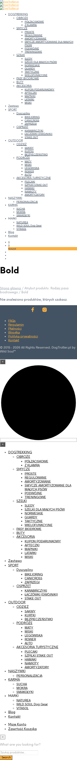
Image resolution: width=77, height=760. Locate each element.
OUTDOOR (15, 140)
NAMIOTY (31, 191)
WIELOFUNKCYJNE (36, 75)
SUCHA (20, 208)
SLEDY (28, 58)
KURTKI (29, 151)
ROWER (29, 171)
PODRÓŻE (23, 158)
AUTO (28, 174)
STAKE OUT (31, 137)
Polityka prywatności (23, 336)
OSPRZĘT (22, 127)
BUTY (19, 82)
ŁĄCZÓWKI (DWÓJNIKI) (38, 133)
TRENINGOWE (33, 51)
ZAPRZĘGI (31, 123)
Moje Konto (17, 724)
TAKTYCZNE (32, 71)
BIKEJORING (32, 117)
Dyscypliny (23, 113)
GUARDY (30, 68)
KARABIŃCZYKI (34, 130)
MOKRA (20, 212)
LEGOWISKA (32, 168)
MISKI (28, 102)
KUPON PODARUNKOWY (39, 89)
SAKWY (29, 147)
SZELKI (20, 55)
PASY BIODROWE (27, 78)
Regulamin (16, 324)
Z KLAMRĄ (31, 25)
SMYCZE (21, 28)
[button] (9, 242)
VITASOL (21, 228)
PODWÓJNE (32, 48)
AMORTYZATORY (35, 194)
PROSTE (29, 31)
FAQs (12, 320)
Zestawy (13, 106)
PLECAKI (30, 181)
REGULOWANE (34, 35)
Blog (11, 232)
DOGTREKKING (18, 14)
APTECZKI (31, 92)
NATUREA (22, 222)
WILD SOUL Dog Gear (29, 225)
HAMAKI (29, 188)
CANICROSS (32, 120)
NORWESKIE (32, 65)
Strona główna (10, 288)
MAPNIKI (30, 96)
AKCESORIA (24, 86)
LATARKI (29, 99)
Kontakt (13, 236)
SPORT (12, 110)
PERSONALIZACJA (27, 201)
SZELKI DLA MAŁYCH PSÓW (41, 62)
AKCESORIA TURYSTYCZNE (33, 178)
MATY (28, 161)
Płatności (15, 328)
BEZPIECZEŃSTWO (36, 154)
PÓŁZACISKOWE (34, 21)
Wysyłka (14, 332)
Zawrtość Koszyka (22, 729)
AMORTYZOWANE (35, 38)
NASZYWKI (15, 198)
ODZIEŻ (21, 144)
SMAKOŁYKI (23, 215)
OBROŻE (22, 18)
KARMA (13, 205)
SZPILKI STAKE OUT (36, 184)
